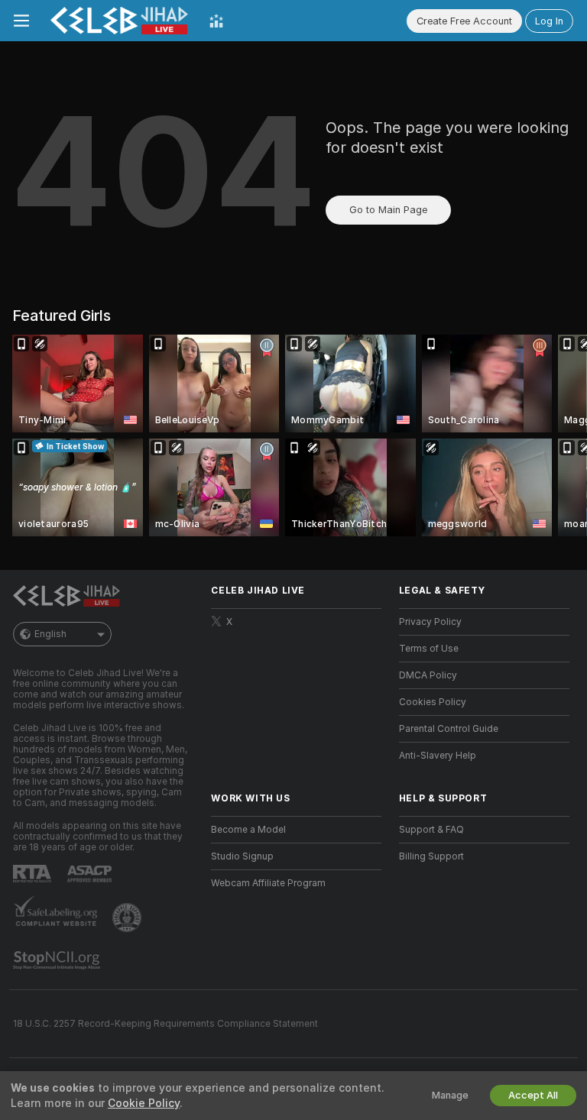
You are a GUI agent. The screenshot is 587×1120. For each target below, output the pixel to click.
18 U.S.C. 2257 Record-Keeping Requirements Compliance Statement (165, 1023)
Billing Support (431, 856)
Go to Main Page (388, 209)
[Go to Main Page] (119, 20)
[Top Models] (216, 20)
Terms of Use (429, 648)
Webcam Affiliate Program (268, 883)
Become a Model (248, 829)
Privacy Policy (430, 622)
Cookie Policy (144, 1103)
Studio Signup (242, 856)
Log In (549, 21)
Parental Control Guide (448, 728)
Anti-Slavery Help (437, 755)
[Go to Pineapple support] (128, 917)
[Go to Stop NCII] (58, 960)
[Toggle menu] (21, 20)
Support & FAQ (431, 829)
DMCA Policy (428, 675)
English (50, 634)
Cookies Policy (432, 702)
